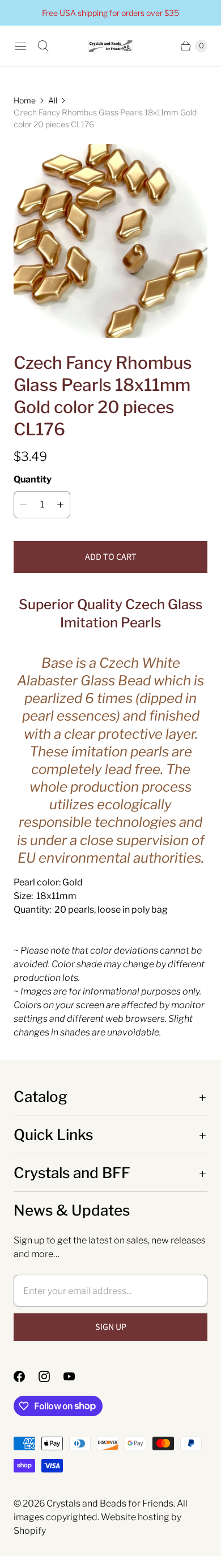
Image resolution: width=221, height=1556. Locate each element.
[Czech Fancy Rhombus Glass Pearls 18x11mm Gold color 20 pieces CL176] (110, 241)
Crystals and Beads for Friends (109, 1503)
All (52, 100)
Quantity (33, 479)
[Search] (43, 46)
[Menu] (20, 46)
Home (25, 100)
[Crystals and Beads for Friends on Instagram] (51, 1376)
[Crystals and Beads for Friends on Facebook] (26, 1376)
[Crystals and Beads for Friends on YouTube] (75, 1376)
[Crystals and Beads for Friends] (110, 46)
